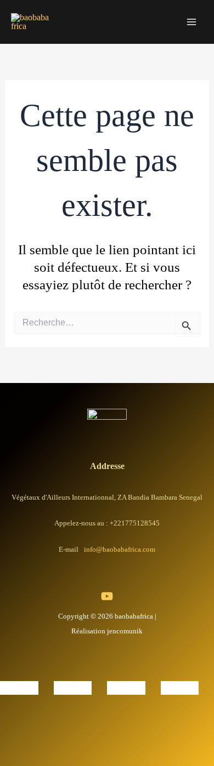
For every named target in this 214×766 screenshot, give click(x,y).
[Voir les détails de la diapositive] (19, 686)
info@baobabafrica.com (119, 549)
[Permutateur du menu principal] (191, 22)
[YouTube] (107, 596)
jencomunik (125, 631)
